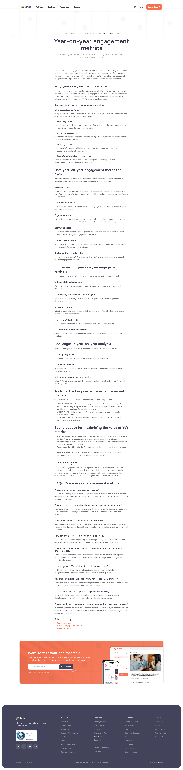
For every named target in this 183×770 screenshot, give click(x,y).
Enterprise (98, 740)
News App (98, 729)
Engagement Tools (68, 744)
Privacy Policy (130, 725)
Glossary (128, 741)
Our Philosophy (161, 729)
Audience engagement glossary (69, 626)
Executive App (100, 725)
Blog (126, 729)
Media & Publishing (101, 748)
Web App (65, 729)
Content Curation (68, 737)
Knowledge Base (131, 721)
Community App (100, 733)
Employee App (100, 721)
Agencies (97, 744)
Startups (97, 751)
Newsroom (159, 725)
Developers (129, 744)
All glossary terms (64, 628)
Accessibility (105, 762)
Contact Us (159, 737)
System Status (131, 752)
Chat (63, 741)
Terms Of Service (90, 762)
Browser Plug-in (67, 752)
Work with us (160, 733)
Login (142, 7)
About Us (159, 721)
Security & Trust (131, 737)
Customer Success (132, 733)
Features (64, 721)
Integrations (66, 748)
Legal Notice (76, 762)
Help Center (129, 748)
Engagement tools (64, 623)
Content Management (69, 733)
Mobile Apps (66, 725)
